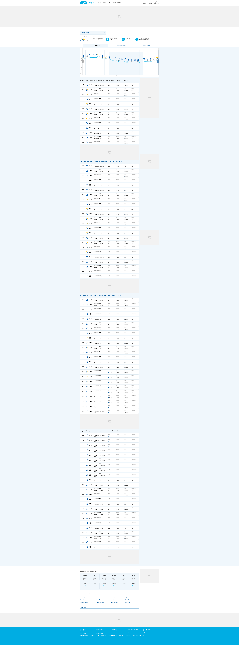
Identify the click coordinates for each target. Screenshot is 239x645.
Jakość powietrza (117, 2)
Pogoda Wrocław (83, 633)
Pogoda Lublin (114, 630)
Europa (105, 2)
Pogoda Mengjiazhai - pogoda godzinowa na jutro (95, 161)
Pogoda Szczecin (131, 632)
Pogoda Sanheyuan (99, 597)
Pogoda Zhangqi (99, 599)
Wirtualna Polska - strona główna (83, 2)
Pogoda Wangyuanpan (100, 602)
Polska (99, 2)
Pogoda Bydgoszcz (99, 629)
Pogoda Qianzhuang (114, 602)
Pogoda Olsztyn (146, 630)
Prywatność (103, 635)
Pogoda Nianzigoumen (84, 599)
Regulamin (121, 635)
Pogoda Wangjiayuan (129, 597)
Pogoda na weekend (146, 45)
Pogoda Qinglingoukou (129, 599)
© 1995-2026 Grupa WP (84, 635)
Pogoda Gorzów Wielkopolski (133, 629)
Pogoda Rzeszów (115, 632)
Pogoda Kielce (82, 630)
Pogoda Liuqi (127, 602)
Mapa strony (128, 635)
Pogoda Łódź (130, 630)
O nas (98, 635)
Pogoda (91, 3)
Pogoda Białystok (83, 629)
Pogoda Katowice (146, 629)
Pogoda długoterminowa (121, 45)
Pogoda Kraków (99, 630)
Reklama (92, 635)
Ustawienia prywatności (112, 635)
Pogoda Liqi (113, 597)
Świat (110, 2)
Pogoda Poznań (99, 632)
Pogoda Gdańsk (115, 629)
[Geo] (104, 32)
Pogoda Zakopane (99, 633)
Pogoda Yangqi (82, 597)
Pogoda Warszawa (146, 632)
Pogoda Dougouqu (114, 599)
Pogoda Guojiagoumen (84, 602)
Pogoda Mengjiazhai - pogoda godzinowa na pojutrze (96, 295)
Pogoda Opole (82, 632)
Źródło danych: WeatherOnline (138, 635)
